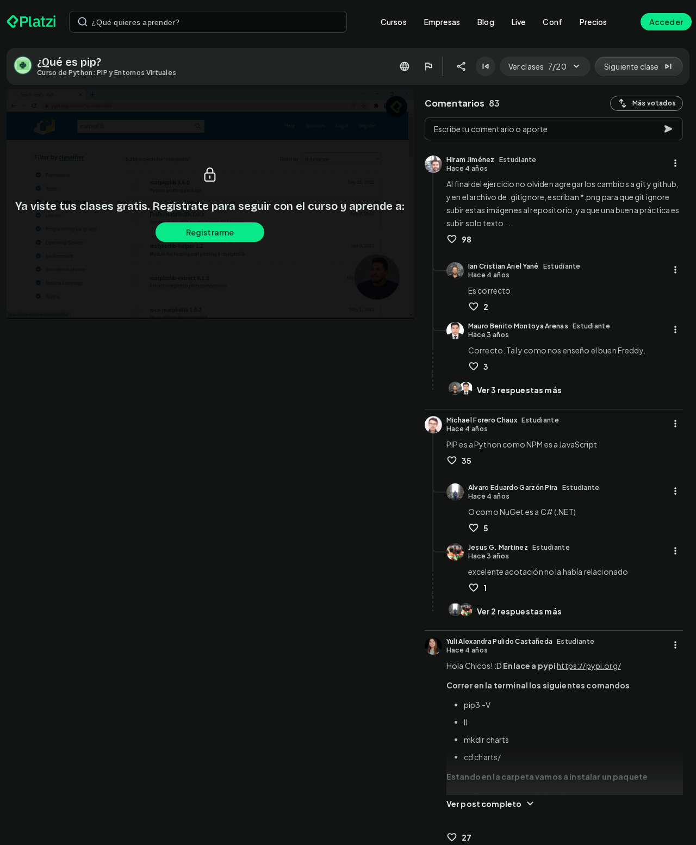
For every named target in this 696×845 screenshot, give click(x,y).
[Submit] (82, 21)
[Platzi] (31, 21)
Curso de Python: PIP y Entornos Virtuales (106, 73)
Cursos (394, 22)
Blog (485, 22)
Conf (552, 22)
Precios (593, 22)
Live (519, 22)
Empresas (442, 22)
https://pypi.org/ (589, 665)
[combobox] (208, 22)
